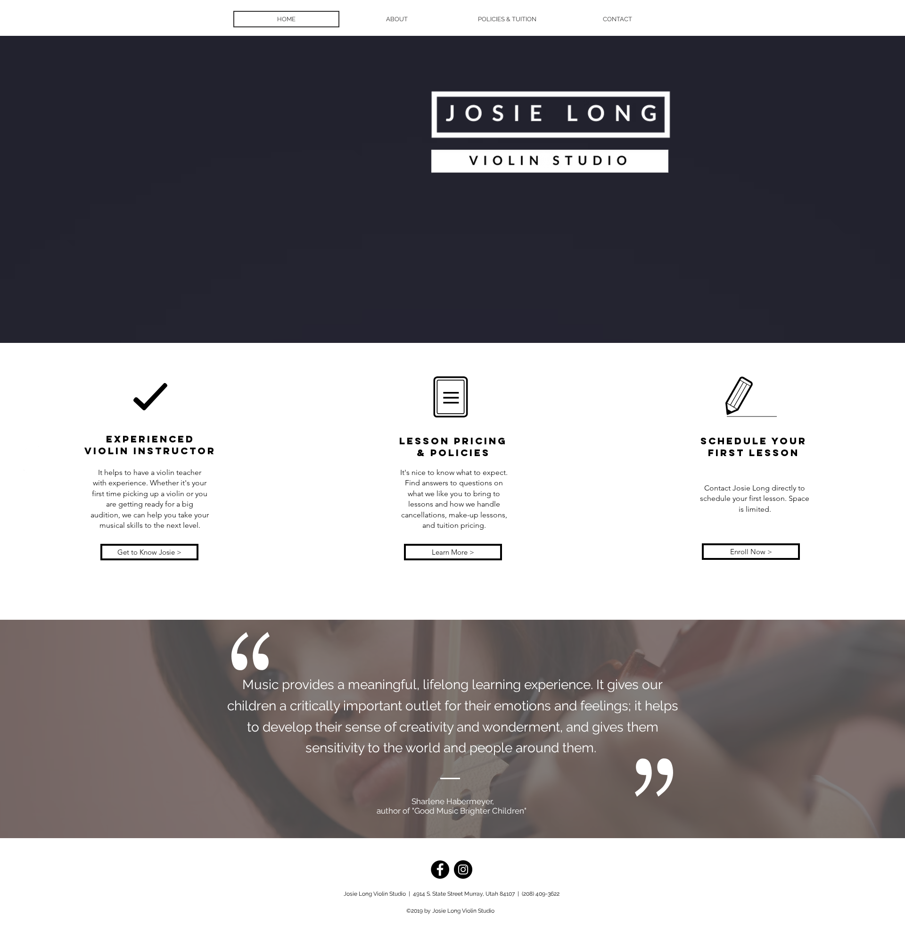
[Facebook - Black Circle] (440, 869)
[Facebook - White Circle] (32, 454)
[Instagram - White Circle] (32, 478)
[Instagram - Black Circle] (463, 869)
